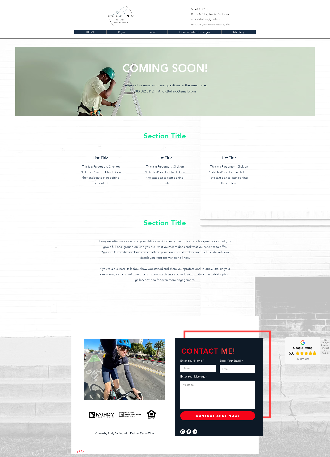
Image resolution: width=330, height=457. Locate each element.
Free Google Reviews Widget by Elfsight (325, 347)
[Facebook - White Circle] (188, 431)
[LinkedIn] (194, 431)
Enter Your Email (230, 360)
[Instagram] (182, 431)
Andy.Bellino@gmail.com (177, 91)
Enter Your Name (191, 360)
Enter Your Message (192, 376)
